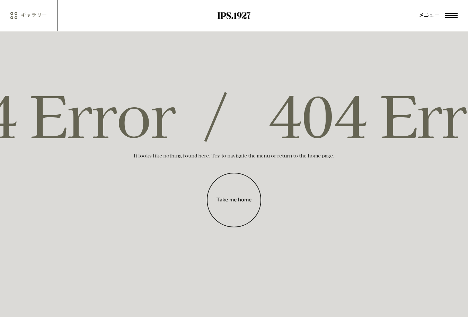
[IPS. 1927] (234, 15)
